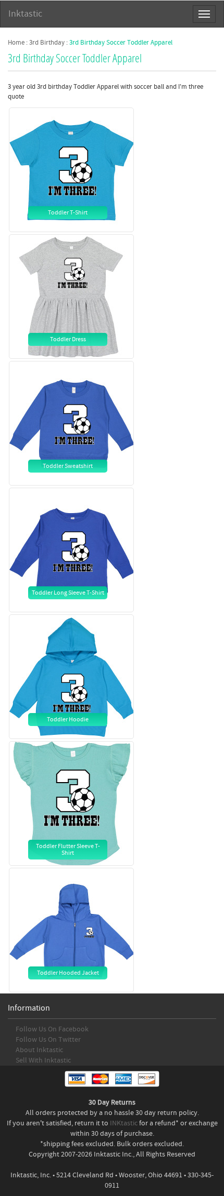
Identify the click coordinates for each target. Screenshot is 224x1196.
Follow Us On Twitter (48, 1039)
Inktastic (25, 14)
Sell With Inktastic (43, 1060)
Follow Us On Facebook (52, 1029)
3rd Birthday (47, 42)
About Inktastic (39, 1050)
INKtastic (124, 1123)
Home (16, 42)
